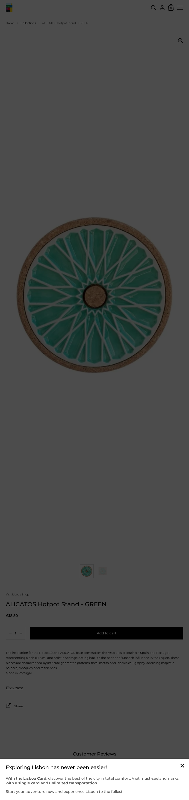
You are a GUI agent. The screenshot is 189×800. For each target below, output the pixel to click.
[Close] (182, 766)
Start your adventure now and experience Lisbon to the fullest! (65, 791)
